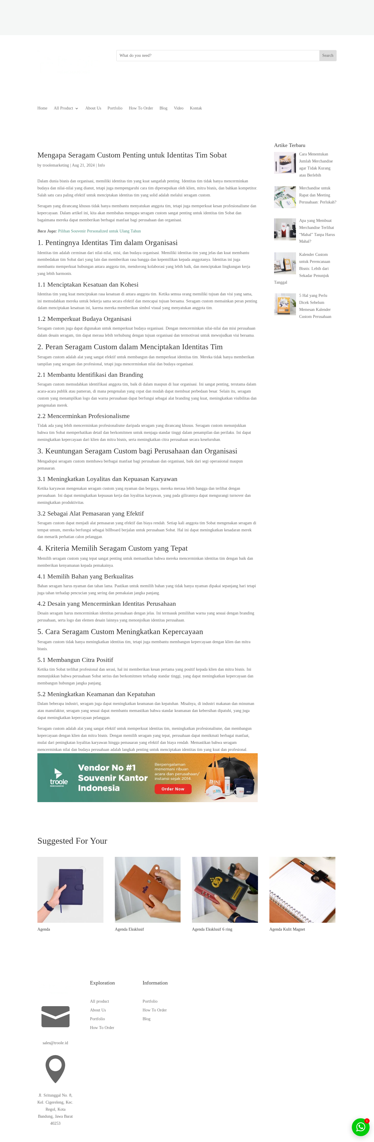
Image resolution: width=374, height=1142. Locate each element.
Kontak (196, 108)
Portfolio (115, 108)
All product (99, 1001)
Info (101, 165)
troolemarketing (56, 165)
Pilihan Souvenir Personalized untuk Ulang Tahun (99, 231)
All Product (63, 108)
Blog (163, 108)
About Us (93, 108)
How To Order (141, 108)
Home (42, 108)
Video (178, 108)
